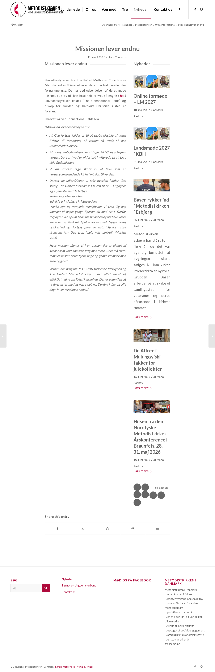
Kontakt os (68, 592)
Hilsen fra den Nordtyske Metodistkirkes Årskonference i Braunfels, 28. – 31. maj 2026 (151, 437)
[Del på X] (82, 529)
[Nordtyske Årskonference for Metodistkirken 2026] (152, 406)
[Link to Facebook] (195, 9)
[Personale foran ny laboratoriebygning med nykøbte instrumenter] (152, 335)
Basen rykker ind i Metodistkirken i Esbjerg (151, 206)
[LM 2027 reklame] (152, 81)
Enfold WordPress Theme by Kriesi (74, 666)
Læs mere (141, 317)
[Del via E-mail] (157, 529)
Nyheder (16, 24)
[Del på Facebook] (57, 529)
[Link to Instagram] (201, 9)
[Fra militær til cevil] (152, 185)
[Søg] (179, 9)
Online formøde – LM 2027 (150, 99)
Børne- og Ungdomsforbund (79, 585)
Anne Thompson (118, 57)
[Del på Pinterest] (132, 529)
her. (122, 96)
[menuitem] (49, 9)
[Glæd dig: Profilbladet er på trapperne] (3, 336)
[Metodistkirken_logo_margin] (36, 9)
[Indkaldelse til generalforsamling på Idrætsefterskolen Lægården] (211, 336)
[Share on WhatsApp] (107, 529)
